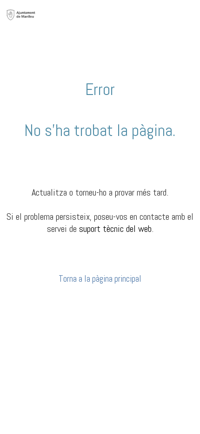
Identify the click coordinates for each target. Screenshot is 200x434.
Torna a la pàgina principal (100, 279)
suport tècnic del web (115, 229)
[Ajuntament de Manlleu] (21, 14)
